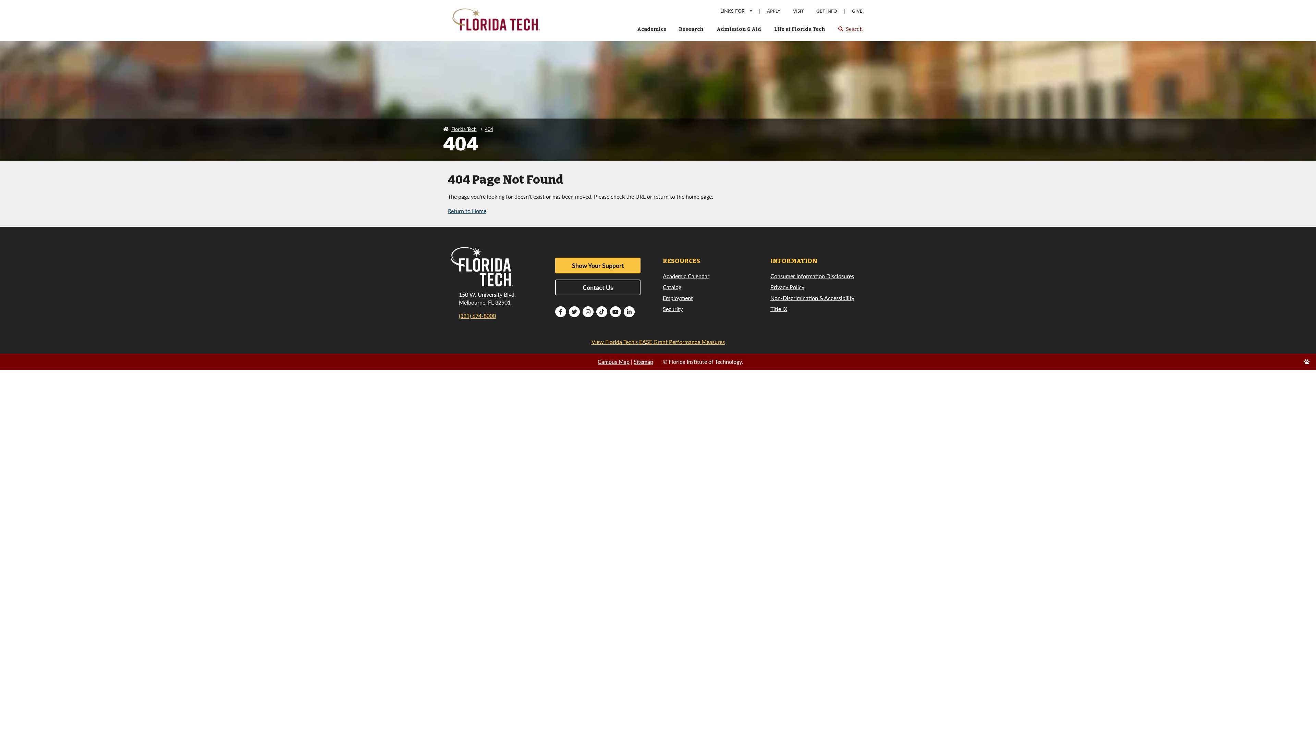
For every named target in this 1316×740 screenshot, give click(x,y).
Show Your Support (598, 265)
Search (850, 31)
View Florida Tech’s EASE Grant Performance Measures (658, 341)
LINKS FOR (732, 11)
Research (691, 29)
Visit (798, 11)
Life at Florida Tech (799, 29)
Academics (651, 29)
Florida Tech (464, 129)
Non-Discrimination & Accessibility (812, 298)
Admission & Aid (739, 29)
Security (673, 309)
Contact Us (598, 287)
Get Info (826, 11)
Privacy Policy (787, 287)
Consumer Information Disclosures (812, 276)
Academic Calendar (686, 276)
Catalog (672, 287)
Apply (773, 11)
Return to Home (467, 211)
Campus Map (614, 361)
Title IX (778, 309)
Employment (678, 298)
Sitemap (643, 361)
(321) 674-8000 (477, 315)
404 (489, 129)
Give (857, 11)
